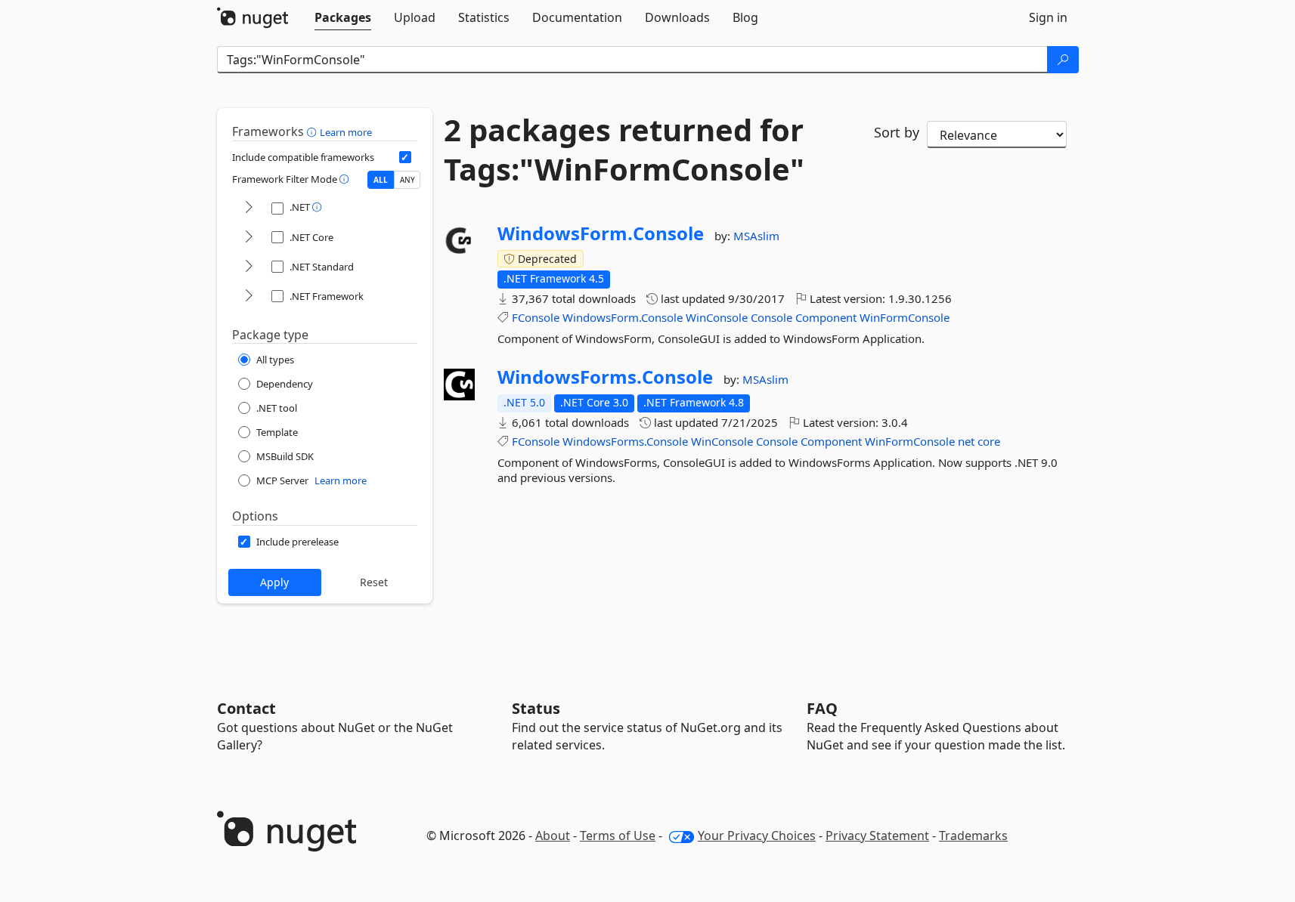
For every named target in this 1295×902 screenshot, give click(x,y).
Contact (246, 708)
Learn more (346, 132)
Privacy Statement (877, 835)
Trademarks (973, 835)
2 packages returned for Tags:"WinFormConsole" (624, 149)
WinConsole (717, 317)
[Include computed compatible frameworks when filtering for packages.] (405, 157)
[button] (313, 131)
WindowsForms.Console (605, 377)
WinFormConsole (905, 317)
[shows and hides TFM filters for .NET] (248, 208)
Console (771, 317)
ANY (407, 180)
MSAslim (756, 235)
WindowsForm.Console (600, 233)
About (552, 835)
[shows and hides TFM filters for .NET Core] (248, 237)
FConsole (535, 317)
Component (826, 317)
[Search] (1063, 59)
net (966, 441)
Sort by (896, 132)
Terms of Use (617, 835)
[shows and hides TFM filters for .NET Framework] (248, 296)
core (988, 441)
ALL (380, 180)
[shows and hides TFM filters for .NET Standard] (248, 267)
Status (536, 708)
